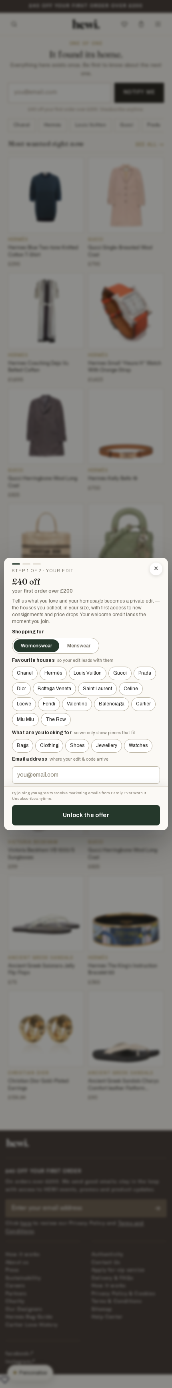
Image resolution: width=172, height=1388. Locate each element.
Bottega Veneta (54, 688)
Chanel (25, 673)
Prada (144, 673)
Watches (138, 745)
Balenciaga (111, 704)
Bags (22, 745)
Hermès (53, 673)
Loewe (24, 704)
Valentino (77, 704)
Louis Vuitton (88, 673)
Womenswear (36, 646)
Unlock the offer (86, 815)
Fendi (49, 704)
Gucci (120, 673)
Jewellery (106, 745)
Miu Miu (25, 719)
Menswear (78, 646)
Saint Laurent (97, 688)
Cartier (143, 704)
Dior (21, 688)
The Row (56, 719)
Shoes (77, 745)
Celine (131, 688)
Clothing (49, 745)
